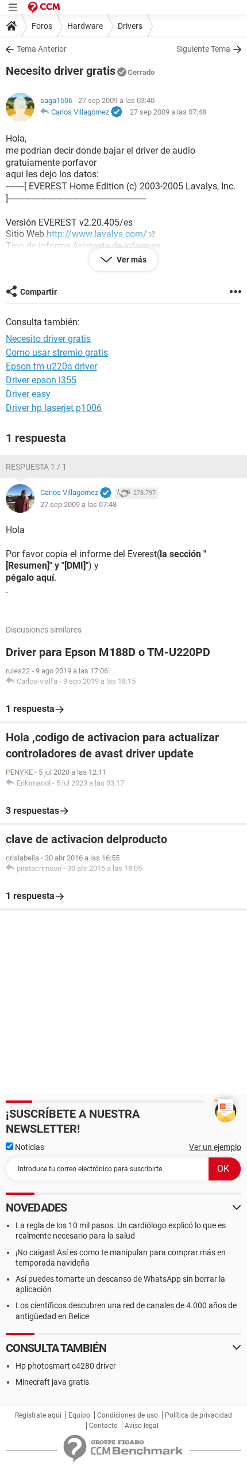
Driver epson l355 (41, 380)
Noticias (28, 1147)
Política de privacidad (198, 1415)
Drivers (130, 26)
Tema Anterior (42, 49)
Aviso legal (142, 1426)
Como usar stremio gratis (57, 352)
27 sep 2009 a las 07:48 (168, 112)
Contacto (103, 1426)
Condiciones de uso (127, 1415)
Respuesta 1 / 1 (36, 466)
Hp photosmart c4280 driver (66, 1365)
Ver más (130, 259)
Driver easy (28, 394)
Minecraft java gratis (52, 1382)
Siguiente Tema (203, 49)
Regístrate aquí (38, 1415)
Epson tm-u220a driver (51, 366)
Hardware (85, 26)
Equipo (79, 1415)
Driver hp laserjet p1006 (54, 407)
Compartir (38, 291)
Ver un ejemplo (215, 1147)
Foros (42, 26)
